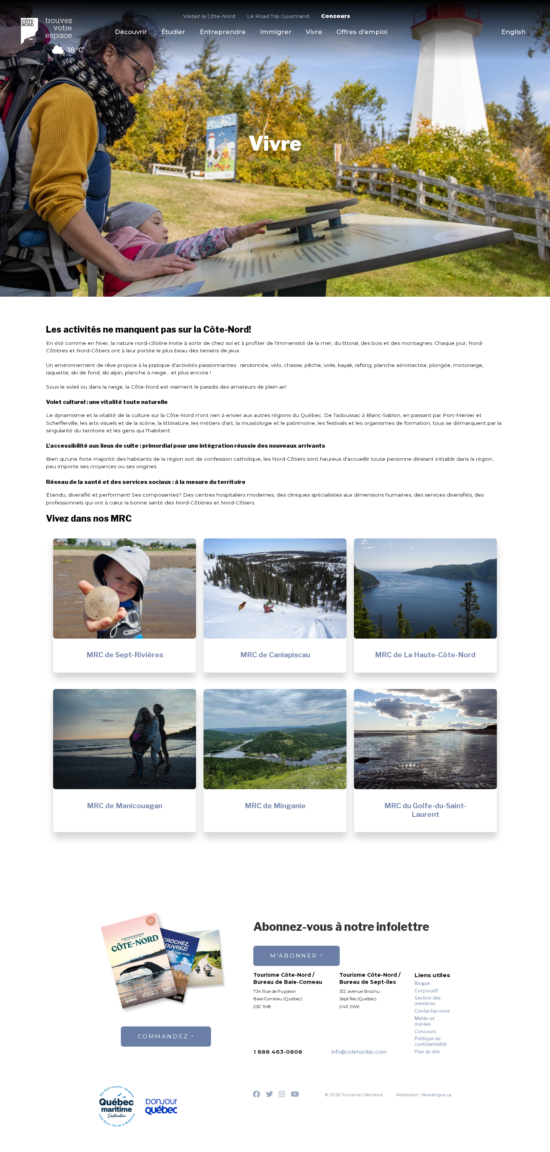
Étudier (173, 31)
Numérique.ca (436, 1094)
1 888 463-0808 (277, 1051)
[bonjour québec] (161, 1107)
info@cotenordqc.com (358, 1052)
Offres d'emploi (361, 31)
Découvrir (131, 31)
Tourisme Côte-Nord (50, 31)
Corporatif (426, 991)
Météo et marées (424, 1021)
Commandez (163, 1036)
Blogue (422, 983)
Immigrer (275, 31)
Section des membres (427, 1000)
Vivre (314, 31)
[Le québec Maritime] (117, 1106)
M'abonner (293, 955)
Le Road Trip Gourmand (278, 16)
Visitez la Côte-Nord (209, 16)
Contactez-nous (432, 1011)
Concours (335, 16)
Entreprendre (223, 31)
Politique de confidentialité (430, 1041)
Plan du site (427, 1051)
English (513, 31)
